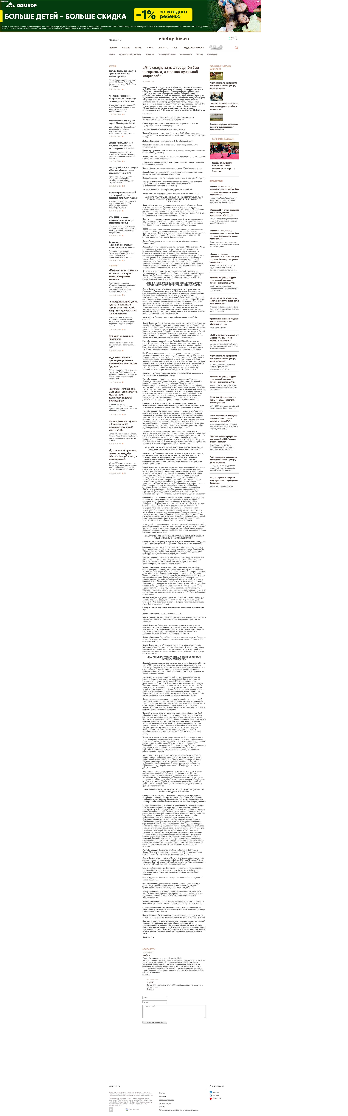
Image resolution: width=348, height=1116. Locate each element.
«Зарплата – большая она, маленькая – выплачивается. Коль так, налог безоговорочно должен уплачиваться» (123, 394)
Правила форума (165, 1103)
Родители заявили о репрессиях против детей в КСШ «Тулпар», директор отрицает (223, 85)
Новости (126, 47)
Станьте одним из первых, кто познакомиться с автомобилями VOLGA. (122, 345)
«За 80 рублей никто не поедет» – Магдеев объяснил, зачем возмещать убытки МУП (123, 170)
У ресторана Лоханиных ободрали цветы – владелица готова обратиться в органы (122, 98)
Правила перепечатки (166, 1100)
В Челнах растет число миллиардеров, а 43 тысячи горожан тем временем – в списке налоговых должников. (123, 407)
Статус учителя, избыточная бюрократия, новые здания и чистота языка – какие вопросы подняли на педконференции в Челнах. (121, 321)
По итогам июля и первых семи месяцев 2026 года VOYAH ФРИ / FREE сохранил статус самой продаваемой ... (122, 229)
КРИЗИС (112, 54)
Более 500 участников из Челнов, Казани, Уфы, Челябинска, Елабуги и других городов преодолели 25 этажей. (123, 437)
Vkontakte (215, 1095)
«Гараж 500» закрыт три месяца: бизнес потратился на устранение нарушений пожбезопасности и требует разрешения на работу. (123, 466)
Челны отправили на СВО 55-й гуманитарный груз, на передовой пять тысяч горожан (123, 195)
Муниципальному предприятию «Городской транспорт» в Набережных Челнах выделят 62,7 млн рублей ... (121, 180)
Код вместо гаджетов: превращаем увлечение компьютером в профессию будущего (123, 362)
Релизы (199, 54)
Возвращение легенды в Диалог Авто (121, 337)
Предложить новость (193, 47)
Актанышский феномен (130, 54)
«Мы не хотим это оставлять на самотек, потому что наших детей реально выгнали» (123, 275)
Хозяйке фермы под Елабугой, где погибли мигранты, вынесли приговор (122, 73)
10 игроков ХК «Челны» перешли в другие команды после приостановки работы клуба (224, 212)
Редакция (162, 1096)
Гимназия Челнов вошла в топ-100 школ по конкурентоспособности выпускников (224, 106)
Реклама (162, 1106)
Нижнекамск (186, 54)
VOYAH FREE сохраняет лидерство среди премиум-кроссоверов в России (121, 220)
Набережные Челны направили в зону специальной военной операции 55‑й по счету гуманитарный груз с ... (122, 205)
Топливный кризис (167, 54)
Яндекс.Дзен (216, 1098)
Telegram (215, 1092)
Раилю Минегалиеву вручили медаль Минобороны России (122, 122)
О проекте (162, 1093)
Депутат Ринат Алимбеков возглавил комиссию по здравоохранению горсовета (121, 145)
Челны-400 (149, 54)
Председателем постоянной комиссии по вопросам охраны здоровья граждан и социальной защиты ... (122, 155)
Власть (150, 47)
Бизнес (138, 47)
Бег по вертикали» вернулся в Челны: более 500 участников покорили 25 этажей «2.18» (123, 425)
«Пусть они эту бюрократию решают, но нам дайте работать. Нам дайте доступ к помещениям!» (123, 455)
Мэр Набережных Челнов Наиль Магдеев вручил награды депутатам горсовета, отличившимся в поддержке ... (122, 130)
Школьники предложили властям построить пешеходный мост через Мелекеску (224, 127)
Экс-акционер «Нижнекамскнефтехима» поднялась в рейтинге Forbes (122, 245)
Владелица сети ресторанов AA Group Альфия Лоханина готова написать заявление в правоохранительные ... (122, 108)
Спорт (175, 47)
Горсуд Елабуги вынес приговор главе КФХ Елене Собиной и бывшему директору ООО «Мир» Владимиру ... (122, 83)
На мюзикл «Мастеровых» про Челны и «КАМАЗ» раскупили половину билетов (223, 400)
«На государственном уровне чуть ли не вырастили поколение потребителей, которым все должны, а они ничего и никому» (123, 307)
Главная (113, 47)
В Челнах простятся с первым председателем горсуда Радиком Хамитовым (224, 480)
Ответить (146, 975)
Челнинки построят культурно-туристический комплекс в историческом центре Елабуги (223, 280)
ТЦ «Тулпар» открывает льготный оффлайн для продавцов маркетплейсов (224, 165)
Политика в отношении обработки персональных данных (178, 1110)
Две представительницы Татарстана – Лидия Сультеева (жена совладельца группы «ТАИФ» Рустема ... (121, 254)
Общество (163, 47)
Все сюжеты (212, 54)
